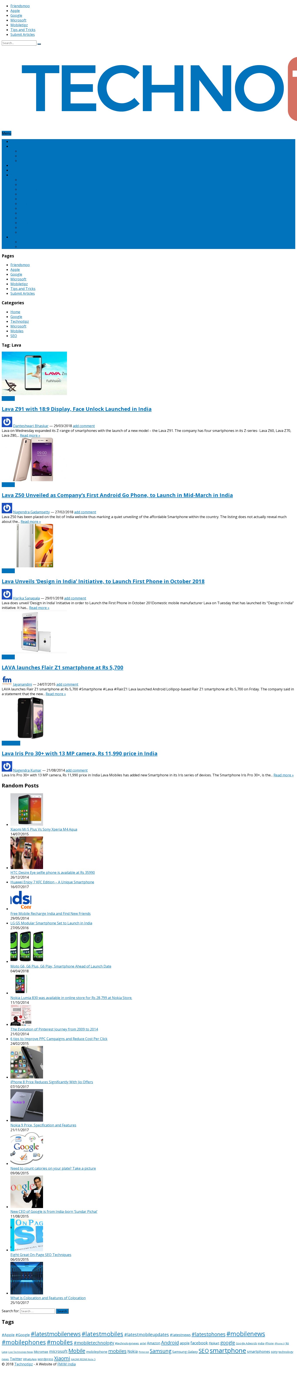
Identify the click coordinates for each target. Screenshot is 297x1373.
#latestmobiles (102, 1334)
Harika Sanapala (26, 598)
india (261, 1343)
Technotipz (19, 165)
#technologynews (127, 1343)
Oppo (23, 227)
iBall (22, 198)
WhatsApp (30, 1359)
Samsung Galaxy (185, 1351)
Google (16, 15)
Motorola (27, 218)
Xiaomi (62, 1358)
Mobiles (16, 175)
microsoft (58, 1351)
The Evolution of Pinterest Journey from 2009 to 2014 (54, 1029)
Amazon (25, 179)
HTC (22, 194)
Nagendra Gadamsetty (31, 512)
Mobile (76, 1350)
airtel (143, 1343)
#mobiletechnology (94, 1343)
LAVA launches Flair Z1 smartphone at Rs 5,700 (62, 667)
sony (274, 1352)
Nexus (24, 160)
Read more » (30, 435)
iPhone (269, 1343)
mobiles (117, 1351)
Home (15, 141)
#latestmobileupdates (146, 1334)
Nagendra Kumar (27, 770)
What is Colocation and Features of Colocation (48, 1298)
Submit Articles (22, 34)
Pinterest (26, 241)
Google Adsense (32, 151)
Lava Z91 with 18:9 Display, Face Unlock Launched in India (77, 408)
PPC (22, 246)
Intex (23, 203)
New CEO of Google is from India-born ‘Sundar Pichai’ (53, 1211)
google (227, 1342)
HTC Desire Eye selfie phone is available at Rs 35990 (52, 872)
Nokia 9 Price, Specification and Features (43, 1125)
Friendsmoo (20, 5)
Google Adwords (32, 155)
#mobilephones (24, 1342)
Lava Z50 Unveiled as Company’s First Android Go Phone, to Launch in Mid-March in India (117, 495)
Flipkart (214, 1343)
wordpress (45, 1359)
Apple (15, 10)
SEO (13, 237)
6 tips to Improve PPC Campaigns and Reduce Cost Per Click (58, 1038)
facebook (199, 1342)
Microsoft (18, 20)
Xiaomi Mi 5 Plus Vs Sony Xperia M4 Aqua (43, 829)
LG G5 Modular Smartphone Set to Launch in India (51, 923)
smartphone (228, 1350)
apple (185, 1342)
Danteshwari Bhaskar (30, 425)
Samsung (26, 232)
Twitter (16, 1358)
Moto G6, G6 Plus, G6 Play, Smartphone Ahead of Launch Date (60, 966)
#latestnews (180, 1334)
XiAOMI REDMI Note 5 (83, 1359)
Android (170, 1342)
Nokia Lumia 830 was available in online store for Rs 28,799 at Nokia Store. (71, 997)
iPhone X (280, 1343)
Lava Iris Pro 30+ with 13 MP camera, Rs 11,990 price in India (79, 753)
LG (21, 208)
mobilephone (96, 1351)
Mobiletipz (19, 25)
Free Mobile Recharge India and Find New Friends (50, 913)
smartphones (258, 1351)
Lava (4, 1352)
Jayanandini (22, 684)
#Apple (8, 1334)
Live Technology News (20, 1351)
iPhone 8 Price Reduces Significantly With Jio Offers (51, 1082)
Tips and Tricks (22, 29)
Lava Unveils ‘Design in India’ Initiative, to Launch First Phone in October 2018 (103, 581)
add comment (84, 425)
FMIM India (66, 1364)
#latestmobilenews (56, 1334)
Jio (287, 1343)
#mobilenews (245, 1334)
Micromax (27, 213)
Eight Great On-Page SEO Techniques (40, 1254)
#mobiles (60, 1342)
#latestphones (208, 1334)
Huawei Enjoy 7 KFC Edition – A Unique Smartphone (52, 882)
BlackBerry (28, 189)
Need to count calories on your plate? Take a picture (53, 1168)
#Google (22, 1334)
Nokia (24, 222)
